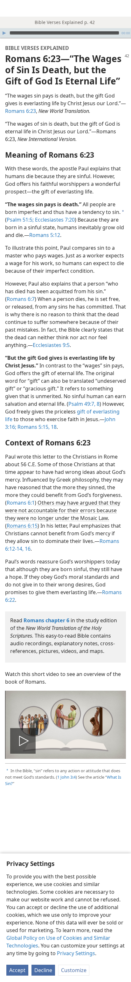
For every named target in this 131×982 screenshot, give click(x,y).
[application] (65, 33)
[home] (9, 8)
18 (53, 426)
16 (27, 548)
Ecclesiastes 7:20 (54, 219)
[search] (123, 8)
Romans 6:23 (20, 110)
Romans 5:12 (44, 235)
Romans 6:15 (22, 525)
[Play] (4, 32)
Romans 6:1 (21, 502)
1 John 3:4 (66, 777)
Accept (17, 970)
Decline (43, 970)
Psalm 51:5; (20, 219)
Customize (73, 970)
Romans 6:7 (21, 298)
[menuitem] (9, 8)
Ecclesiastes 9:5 (51, 345)
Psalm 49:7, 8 (84, 403)
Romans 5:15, (33, 426)
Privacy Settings (76, 953)
